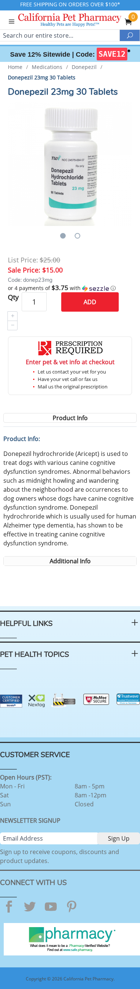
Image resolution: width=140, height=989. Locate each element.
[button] (70, 288)
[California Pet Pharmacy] (80, 21)
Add (90, 302)
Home (15, 66)
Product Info (70, 418)
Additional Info (70, 561)
